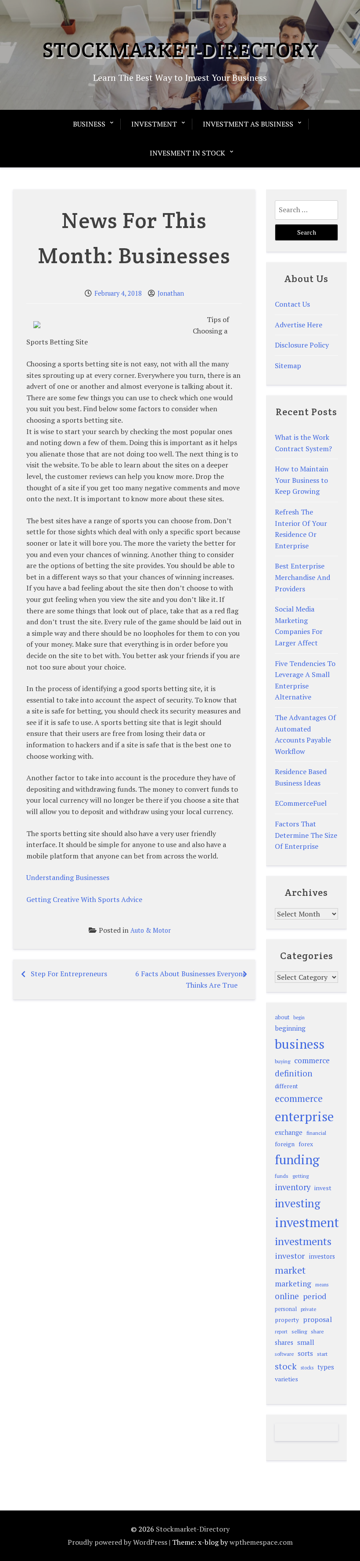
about (282, 1017)
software (284, 1354)
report (281, 1332)
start (322, 1353)
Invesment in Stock (187, 153)
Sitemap (288, 365)
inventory (292, 1187)
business (299, 1044)
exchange (288, 1132)
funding (297, 1159)
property (287, 1320)
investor (290, 1255)
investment (307, 1222)
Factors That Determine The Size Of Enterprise (306, 835)
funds (281, 1176)
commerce (312, 1060)
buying (282, 1061)
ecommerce (299, 1098)
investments (303, 1241)
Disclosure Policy (302, 345)
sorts (305, 1353)
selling (299, 1331)
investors (322, 1256)
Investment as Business (248, 124)
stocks (307, 1368)
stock (286, 1366)
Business (89, 124)
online (287, 1296)
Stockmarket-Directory (180, 49)
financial (316, 1133)
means (321, 1285)
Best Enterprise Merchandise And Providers (302, 577)
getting (300, 1176)
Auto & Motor (150, 930)
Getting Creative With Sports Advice (84, 899)
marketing (293, 1283)
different (286, 1086)
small (305, 1342)
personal (286, 1309)
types (325, 1366)
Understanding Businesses (67, 877)
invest (322, 1188)
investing (297, 1202)
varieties (286, 1379)
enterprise (304, 1116)
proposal (317, 1319)
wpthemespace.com (261, 1542)
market (290, 1270)
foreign (285, 1144)
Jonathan (171, 293)
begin (299, 1017)
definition (294, 1073)
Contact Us (292, 304)
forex (306, 1144)
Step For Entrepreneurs (69, 973)
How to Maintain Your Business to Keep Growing (301, 480)
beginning (290, 1028)
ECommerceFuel (301, 803)
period (314, 1296)
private (309, 1309)
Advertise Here (298, 325)
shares (284, 1342)
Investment (154, 124)
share (317, 1331)
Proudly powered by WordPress (117, 1542)
